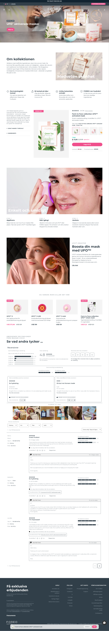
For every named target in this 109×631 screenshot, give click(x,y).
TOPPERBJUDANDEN (98, 4)
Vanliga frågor (55, 599)
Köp (94, 626)
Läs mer (75, 265)
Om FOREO (99, 588)
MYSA (100, 597)
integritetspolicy (16, 611)
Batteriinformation (54, 601)
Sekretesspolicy (98, 606)
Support (85, 591)
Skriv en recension (89, 110)
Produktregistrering (82, 588)
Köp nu (10, 29)
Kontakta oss (55, 588)
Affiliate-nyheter (97, 594)
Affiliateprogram (97, 591)
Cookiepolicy (98, 613)
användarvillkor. (26, 611)
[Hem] (54, 10)
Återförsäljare (98, 600)
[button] (104, 623)
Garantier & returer (54, 596)
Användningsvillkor (97, 603)
